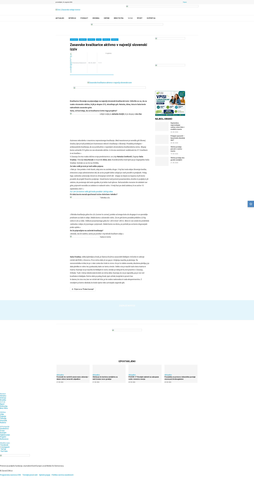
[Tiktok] (195, 2)
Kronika (96, 18)
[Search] (197, 18)
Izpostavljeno (127, 361)
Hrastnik (83, 39)
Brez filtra (118, 18)
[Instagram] (192, 2)
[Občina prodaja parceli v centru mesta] (162, 150)
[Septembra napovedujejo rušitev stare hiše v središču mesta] (162, 126)
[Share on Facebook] (80, 78)
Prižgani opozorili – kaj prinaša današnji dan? (178, 138)
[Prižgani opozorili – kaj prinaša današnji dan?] (162, 139)
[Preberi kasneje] (251, 204)
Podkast (84, 18)
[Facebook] (190, 2)
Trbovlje (106, 39)
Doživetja (151, 18)
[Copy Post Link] (84, 78)
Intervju (72, 18)
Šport (139, 18)
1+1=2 (130, 18)
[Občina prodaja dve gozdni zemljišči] (162, 161)
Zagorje (114, 39)
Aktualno (60, 18)
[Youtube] (197, 2)
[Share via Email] (89, 78)
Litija (98, 39)
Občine (106, 18)
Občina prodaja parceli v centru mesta (176, 149)
